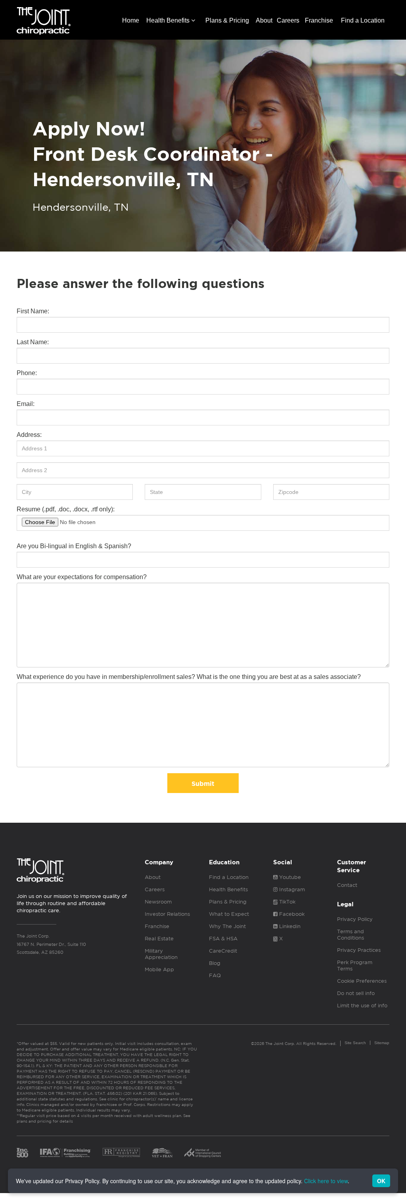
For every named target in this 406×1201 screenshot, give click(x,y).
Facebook (291, 914)
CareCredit (223, 951)
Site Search (355, 1043)
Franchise (319, 20)
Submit (203, 784)
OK (381, 1181)
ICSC (202, 1152)
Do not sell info (356, 993)
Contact (347, 885)
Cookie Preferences (362, 981)
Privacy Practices (359, 950)
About (264, 20)
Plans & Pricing (227, 20)
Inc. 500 (22, 1152)
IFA (65, 1152)
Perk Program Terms (354, 965)
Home (130, 20)
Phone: (27, 373)
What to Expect (229, 914)
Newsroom (158, 902)
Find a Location (363, 20)
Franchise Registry (121, 1152)
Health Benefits (168, 20)
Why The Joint (227, 926)
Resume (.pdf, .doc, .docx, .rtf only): (66, 509)
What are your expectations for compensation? (82, 577)
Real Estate (159, 939)
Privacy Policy (355, 919)
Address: (29, 434)
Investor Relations (167, 914)
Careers (288, 20)
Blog (214, 963)
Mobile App (159, 969)
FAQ (215, 975)
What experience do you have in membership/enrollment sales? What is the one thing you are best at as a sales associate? (189, 676)
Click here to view (326, 1181)
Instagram (291, 889)
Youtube (289, 877)
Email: (25, 403)
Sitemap (381, 1043)
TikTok (286, 902)
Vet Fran (162, 1152)
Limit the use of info (362, 1005)
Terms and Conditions (350, 934)
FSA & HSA (223, 939)
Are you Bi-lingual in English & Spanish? (74, 546)
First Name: (33, 311)
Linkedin (289, 926)
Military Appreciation (161, 954)
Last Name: (33, 342)
